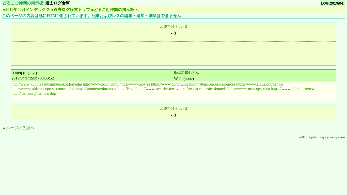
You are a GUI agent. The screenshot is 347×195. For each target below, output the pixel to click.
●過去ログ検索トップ (70, 9)
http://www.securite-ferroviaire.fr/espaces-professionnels (181, 89)
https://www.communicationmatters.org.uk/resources (193, 84)
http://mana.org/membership (33, 93)
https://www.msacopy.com (248, 89)
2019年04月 (169, 26)
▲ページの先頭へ (18, 128)
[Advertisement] (173, 53)
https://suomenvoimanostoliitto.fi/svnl (105, 89)
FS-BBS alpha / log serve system (320, 137)
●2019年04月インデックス (26, 9)
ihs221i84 (182, 72)
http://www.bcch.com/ (100, 84)
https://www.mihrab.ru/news (293, 89)
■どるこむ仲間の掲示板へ (114, 9)
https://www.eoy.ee (134, 84)
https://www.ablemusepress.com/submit (43, 89)
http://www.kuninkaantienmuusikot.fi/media (46, 84)
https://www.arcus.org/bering (259, 84)
